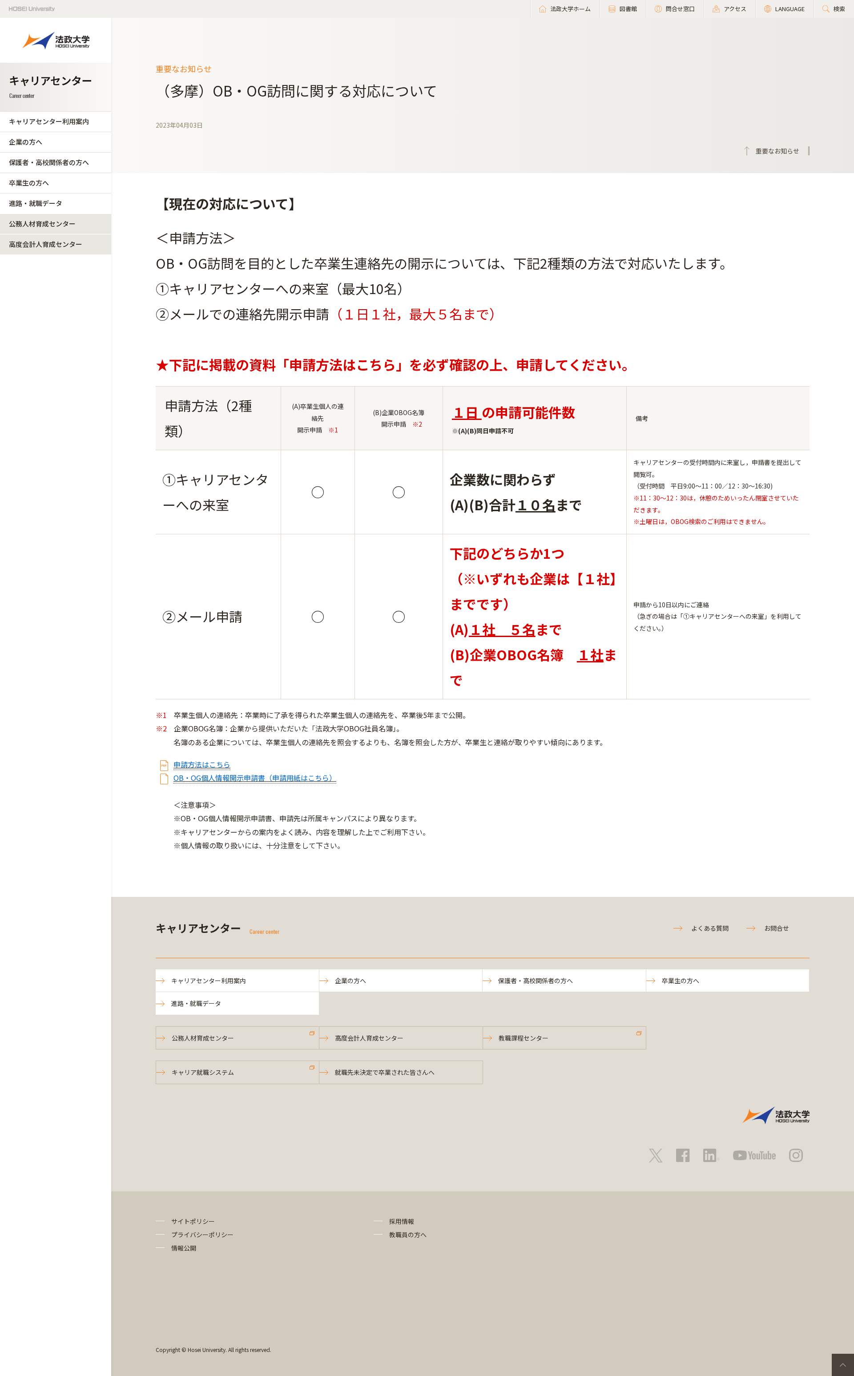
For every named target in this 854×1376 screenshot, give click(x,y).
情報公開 (183, 1247)
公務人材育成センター (42, 223)
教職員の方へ (408, 1234)
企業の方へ (25, 141)
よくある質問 (710, 928)
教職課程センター (523, 1037)
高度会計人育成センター (45, 244)
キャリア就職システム (203, 1072)
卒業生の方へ (29, 182)
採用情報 (401, 1221)
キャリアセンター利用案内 (49, 121)
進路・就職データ (35, 203)
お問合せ (776, 928)
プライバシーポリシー (202, 1234)
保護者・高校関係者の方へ (49, 162)
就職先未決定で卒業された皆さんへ (385, 1072)
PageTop (843, 1365)
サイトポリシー (193, 1221)
